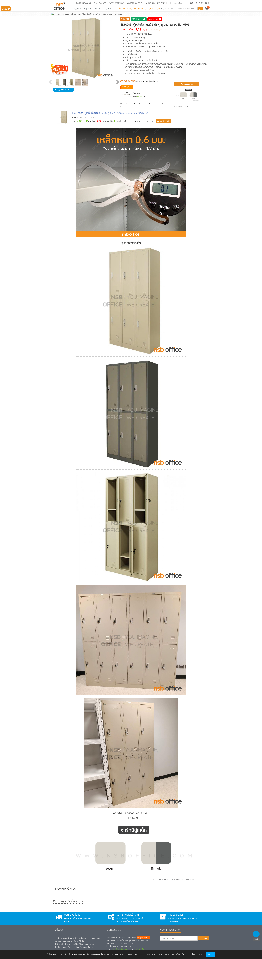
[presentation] (127, 87)
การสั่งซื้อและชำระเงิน (134, 3)
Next (117, 82)
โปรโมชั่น (122, 9)
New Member (202, 3)
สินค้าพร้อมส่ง (154, 9)
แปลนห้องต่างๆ (80, 9)
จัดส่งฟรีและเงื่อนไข (83, 3)
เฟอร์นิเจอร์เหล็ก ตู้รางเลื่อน (89, 14)
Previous (50, 82)
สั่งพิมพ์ (124, 19)
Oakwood (162, 3)
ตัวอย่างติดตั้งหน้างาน (136, 9)
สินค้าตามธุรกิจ (94, 9)
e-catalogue (176, 3)
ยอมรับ (210, 954)
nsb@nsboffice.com (120, 949)
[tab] (126, 87)
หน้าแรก (74, 14)
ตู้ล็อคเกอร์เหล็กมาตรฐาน (112, 14)
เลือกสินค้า (110, 9)
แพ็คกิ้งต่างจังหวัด (116, 3)
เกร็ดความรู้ (166, 9)
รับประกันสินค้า (100, 3)
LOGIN (190, 3)
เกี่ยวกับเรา (150, 3)
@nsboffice (141, 949)
